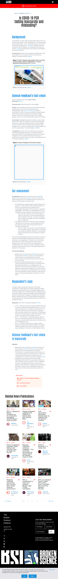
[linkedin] (4, 546)
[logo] (8, 1)
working (19, 48)
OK (24, 576)
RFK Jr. (28, 13)
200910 (20, 101)
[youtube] (4, 544)
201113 (38, 302)
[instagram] (4, 541)
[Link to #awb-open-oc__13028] (52, 2)
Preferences (52, 569)
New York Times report (29, 110)
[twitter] (4, 538)
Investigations (21, 13)
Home (15, 13)
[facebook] (4, 535)
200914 (29, 56)
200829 (30, 45)
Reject (32, 576)
